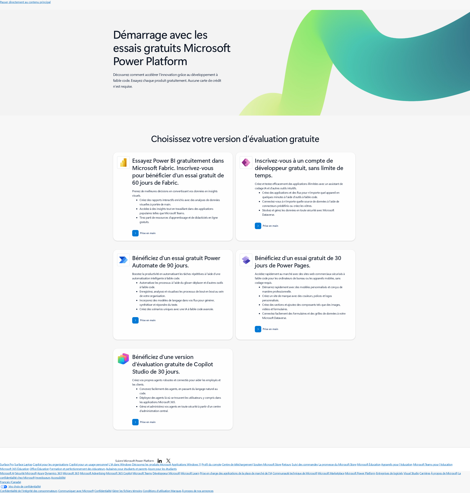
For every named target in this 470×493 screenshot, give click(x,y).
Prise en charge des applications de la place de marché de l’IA (236, 473)
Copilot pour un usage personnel (88, 464)
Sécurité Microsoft (26, 473)
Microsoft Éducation (369, 464)
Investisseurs (42, 477)
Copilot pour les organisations (50, 464)
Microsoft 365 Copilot (119, 473)
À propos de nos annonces (197, 491)
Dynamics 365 (53, 473)
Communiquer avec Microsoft (76, 491)
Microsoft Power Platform (360, 473)
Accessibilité (58, 477)
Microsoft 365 (71, 473)
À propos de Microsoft (444, 473)
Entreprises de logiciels (389, 473)
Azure (40, 473)
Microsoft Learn (190, 473)
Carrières (425, 473)
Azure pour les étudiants (162, 469)
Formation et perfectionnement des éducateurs (77, 469)
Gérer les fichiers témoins (127, 491)
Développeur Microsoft (166, 473)
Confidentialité (103, 491)
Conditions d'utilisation (157, 491)
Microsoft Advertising (92, 473)
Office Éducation (39, 469)
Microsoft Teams (142, 473)
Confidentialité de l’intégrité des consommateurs (28, 491)
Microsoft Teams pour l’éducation (433, 464)
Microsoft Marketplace (331, 473)
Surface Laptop (23, 464)
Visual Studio (411, 473)
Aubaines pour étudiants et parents (126, 469)
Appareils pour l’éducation (396, 464)
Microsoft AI (7, 473)
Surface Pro (7, 464)
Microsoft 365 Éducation (14, 469)
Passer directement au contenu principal (25, 2)
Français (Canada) (10, 482)
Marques (176, 491)
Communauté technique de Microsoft (295, 473)
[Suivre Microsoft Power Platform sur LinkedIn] (160, 461)
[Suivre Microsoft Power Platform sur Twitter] (168, 461)
